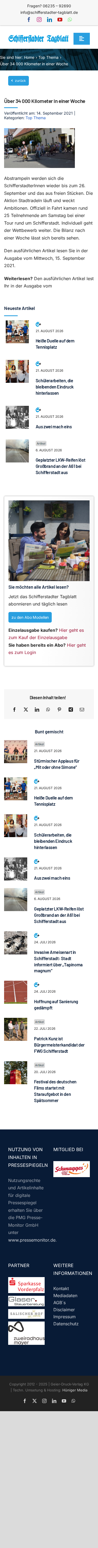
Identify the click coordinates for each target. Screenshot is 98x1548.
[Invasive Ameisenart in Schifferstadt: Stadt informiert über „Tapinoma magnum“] (15, 935)
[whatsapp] (70, 19)
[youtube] (59, 19)
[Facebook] (14, 710)
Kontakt (61, 1288)
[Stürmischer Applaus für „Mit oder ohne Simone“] (15, 743)
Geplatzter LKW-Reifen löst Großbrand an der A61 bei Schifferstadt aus (60, 466)
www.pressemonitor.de (32, 1240)
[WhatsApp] (48, 710)
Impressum (64, 1316)
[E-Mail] (82, 710)
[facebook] (28, 19)
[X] (26, 710)
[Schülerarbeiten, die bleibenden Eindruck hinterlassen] (17, 363)
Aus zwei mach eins (54, 426)
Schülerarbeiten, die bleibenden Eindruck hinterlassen (55, 387)
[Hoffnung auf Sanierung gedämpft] (15, 984)
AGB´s (59, 1302)
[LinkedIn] (37, 710)
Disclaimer (64, 1309)
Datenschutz (66, 1323)
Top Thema (36, 117)
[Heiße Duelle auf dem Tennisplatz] (17, 323)
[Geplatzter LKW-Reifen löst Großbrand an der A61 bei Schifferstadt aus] (17, 443)
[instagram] (39, 19)
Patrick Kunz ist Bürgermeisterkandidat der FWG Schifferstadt (59, 1045)
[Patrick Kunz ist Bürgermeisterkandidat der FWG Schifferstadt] (15, 1021)
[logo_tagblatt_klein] (38, 37)
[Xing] (71, 710)
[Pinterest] (59, 710)
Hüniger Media (74, 1390)
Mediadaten (65, 1295)
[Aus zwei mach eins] (17, 409)
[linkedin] (49, 19)
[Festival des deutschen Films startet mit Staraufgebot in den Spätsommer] (15, 1064)
